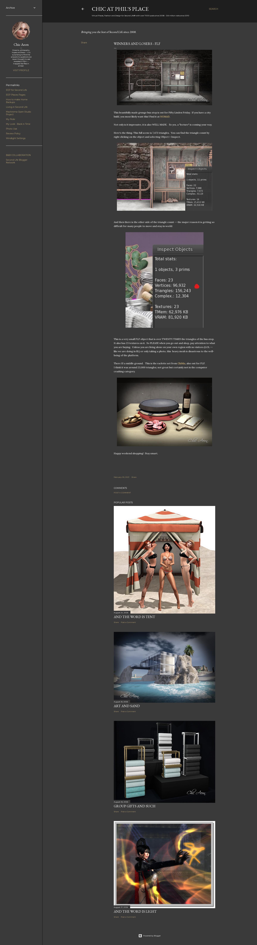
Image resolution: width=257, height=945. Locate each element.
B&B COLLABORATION (18, 155)
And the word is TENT (134, 616)
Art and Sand (127, 706)
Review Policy (13, 133)
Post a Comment (122, 493)
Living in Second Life (17, 107)
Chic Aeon (21, 44)
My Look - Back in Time (18, 124)
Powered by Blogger (152, 936)
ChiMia (181, 363)
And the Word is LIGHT (135, 911)
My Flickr (10, 119)
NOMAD (165, 116)
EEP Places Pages (15, 94)
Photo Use (11, 128)
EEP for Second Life (16, 90)
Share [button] (84, 42)
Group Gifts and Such (134, 806)
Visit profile (21, 70)
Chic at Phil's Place (120, 8)
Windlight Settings (15, 138)
